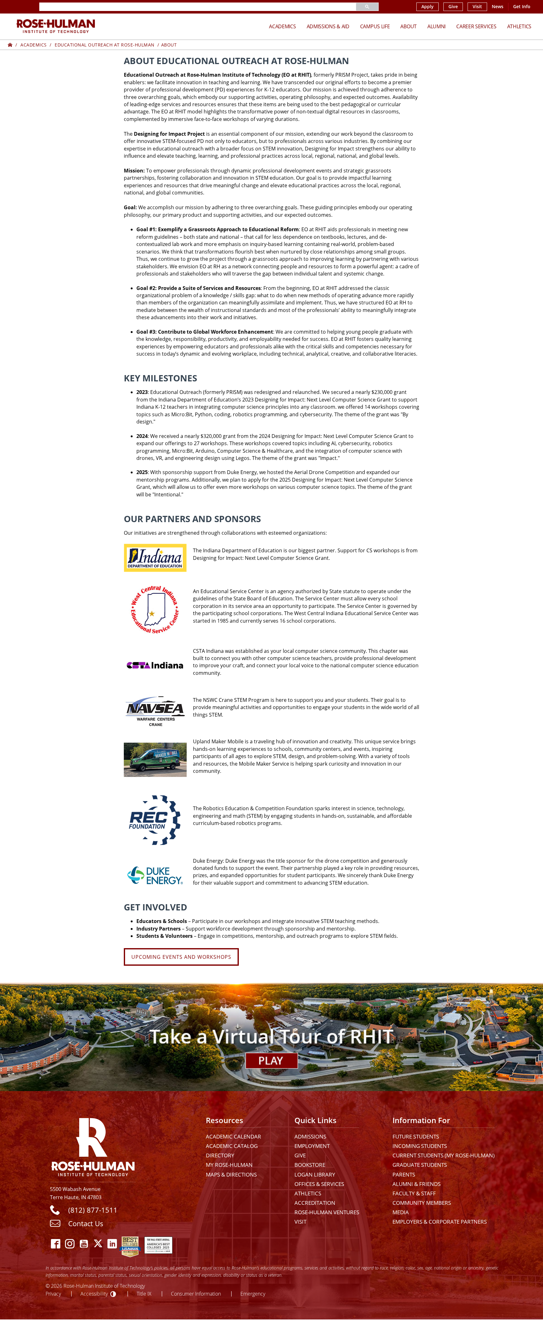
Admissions (310, 1136)
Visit (477, 6)
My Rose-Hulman (229, 1164)
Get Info (521, 6)
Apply (427, 6)
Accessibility (94, 1293)
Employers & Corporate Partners (439, 1221)
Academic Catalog (232, 1146)
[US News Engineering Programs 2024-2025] (130, 1244)
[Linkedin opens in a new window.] (112, 1244)
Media (400, 1212)
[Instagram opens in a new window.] (70, 1244)
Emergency (252, 1293)
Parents (403, 1174)
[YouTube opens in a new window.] (84, 1244)
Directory (220, 1155)
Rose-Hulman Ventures (326, 1212)
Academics (282, 26)
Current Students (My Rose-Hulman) (443, 1155)
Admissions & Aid (328, 26)
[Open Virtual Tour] (271, 1037)
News (497, 6)
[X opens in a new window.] (98, 1244)
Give (453, 6)
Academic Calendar (233, 1136)
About (408, 26)
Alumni (436, 26)
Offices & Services (319, 1184)
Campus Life (375, 26)
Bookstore (309, 1164)
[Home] (10, 45)
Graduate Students (419, 1164)
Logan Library (314, 1174)
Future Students (415, 1136)
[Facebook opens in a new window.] (55, 1244)
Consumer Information (196, 1293)
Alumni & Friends (416, 1184)
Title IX (144, 1293)
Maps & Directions (231, 1174)
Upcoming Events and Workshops (181, 956)
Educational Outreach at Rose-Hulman (105, 45)
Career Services (476, 26)
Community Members (421, 1202)
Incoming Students (419, 1146)
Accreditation (314, 1202)
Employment (312, 1146)
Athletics (519, 26)
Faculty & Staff (414, 1193)
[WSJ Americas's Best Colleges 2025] (158, 1244)
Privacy (53, 1293)
